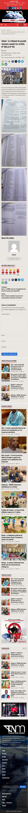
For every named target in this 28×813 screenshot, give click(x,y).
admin (5, 50)
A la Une (4, 754)
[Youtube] (18, 8)
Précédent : (13, 289)
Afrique (4, 757)
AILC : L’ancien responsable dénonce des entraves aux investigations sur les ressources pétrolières (5, 368)
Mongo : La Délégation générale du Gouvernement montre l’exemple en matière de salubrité (12, 537)
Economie (4, 763)
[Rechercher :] (11, 786)
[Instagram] (20, 8)
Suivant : (12, 296)
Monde (3, 775)
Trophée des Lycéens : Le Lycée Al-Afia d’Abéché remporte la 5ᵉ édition (12, 511)
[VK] (15, 8)
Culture (4, 772)
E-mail (3, 341)
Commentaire (5, 314)
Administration (5, 778)
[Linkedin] (13, 8)
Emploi (3, 769)
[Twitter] (10, 8)
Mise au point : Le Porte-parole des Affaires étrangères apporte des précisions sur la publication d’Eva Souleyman (5, 377)
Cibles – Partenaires (12, 5)
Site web (3, 347)
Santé (3, 766)
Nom (3, 335)
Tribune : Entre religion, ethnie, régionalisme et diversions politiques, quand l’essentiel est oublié (5, 684)
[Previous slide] (23, 648)
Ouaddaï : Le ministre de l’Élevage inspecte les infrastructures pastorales (5, 387)
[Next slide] (26, 648)
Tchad (3, 751)
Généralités (5, 760)
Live (25, 25)
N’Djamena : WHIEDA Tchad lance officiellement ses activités (5, 397)
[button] (2, 24)
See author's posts (14, 259)
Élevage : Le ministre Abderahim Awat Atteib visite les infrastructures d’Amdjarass (12, 564)
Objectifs (18, 3)
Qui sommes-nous (9, 3)
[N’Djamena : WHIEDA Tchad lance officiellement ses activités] (14, 474)
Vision (23, 3)
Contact (21, 5)
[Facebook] (8, 8)
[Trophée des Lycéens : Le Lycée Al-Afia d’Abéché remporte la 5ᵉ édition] (14, 499)
